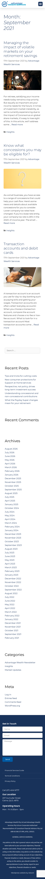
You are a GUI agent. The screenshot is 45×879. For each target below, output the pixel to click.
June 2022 (10, 601)
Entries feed (11, 698)
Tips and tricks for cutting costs (21, 376)
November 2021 (13, 627)
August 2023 (11, 549)
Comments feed (13, 702)
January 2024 (11, 530)
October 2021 (11, 630)
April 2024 (10, 519)
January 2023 (11, 575)
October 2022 (12, 586)
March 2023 (11, 567)
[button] (40, 4)
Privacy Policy (10, 781)
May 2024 (10, 515)
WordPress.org (12, 705)
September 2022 (13, 589)
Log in (8, 694)
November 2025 (13, 482)
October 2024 (12, 508)
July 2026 (9, 452)
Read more (17, 124)
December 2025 (13, 478)
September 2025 (13, 489)
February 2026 (12, 471)
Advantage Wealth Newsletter (20, 662)
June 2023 (10, 556)
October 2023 (12, 541)
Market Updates (13, 670)
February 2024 (12, 526)
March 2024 (11, 523)
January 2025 (11, 504)
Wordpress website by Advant (22, 873)
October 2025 (12, 486)
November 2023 (13, 538)
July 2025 (9, 497)
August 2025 (11, 493)
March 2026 (11, 467)
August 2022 (11, 593)
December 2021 (13, 623)
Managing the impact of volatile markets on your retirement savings (20, 49)
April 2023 (10, 564)
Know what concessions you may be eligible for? (22, 149)
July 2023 (9, 552)
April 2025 (10, 500)
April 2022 (10, 608)
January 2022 (11, 619)
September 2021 (13, 634)
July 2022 (9, 597)
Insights (10, 132)
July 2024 (9, 512)
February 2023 (12, 571)
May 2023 (9, 560)
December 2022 (13, 578)
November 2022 (13, 582)
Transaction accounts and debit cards (21, 248)
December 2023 (13, 534)
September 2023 (13, 545)
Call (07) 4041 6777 (10, 790)
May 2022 (9, 604)
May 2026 (9, 460)
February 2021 (12, 638)
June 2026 (10, 456)
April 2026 (10, 463)
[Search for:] (22, 350)
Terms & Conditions (12, 776)
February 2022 (12, 615)
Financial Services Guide (14, 770)
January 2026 (11, 475)
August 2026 (11, 449)
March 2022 (11, 612)
